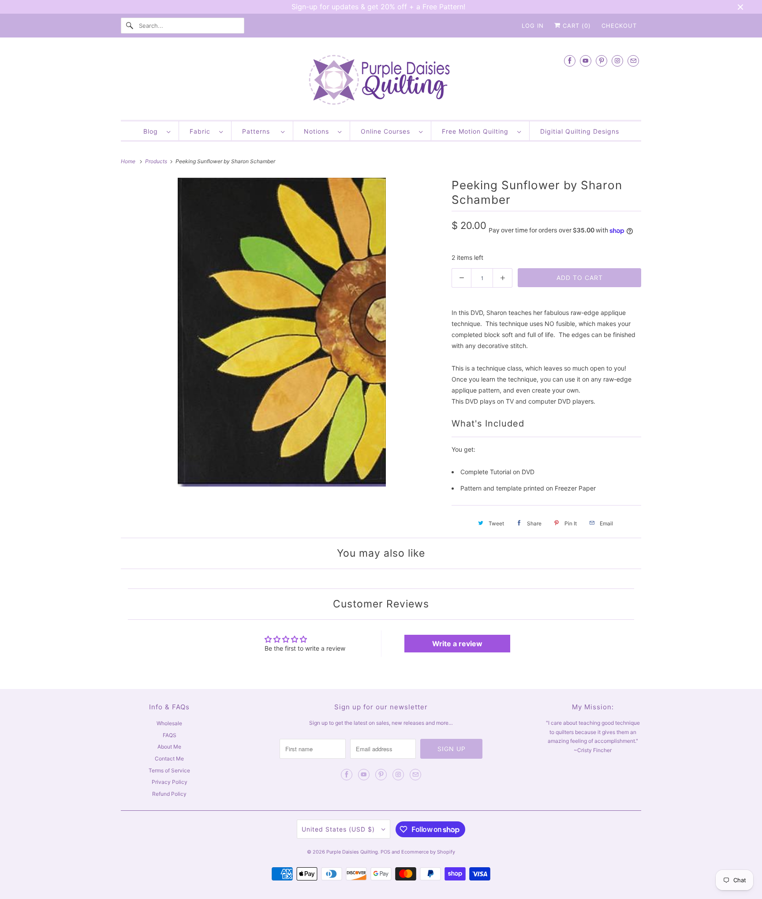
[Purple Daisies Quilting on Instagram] (617, 61)
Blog (152, 131)
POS (385, 852)
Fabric (202, 131)
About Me (169, 746)
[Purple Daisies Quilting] (381, 81)
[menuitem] (156, 130)
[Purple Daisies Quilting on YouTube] (585, 61)
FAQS (169, 735)
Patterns (259, 131)
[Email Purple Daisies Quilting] (633, 61)
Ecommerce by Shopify (428, 852)
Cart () (575, 25)
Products (156, 161)
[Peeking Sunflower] (282, 332)
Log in (533, 25)
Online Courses (388, 131)
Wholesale (169, 723)
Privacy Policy (169, 782)
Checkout (619, 25)
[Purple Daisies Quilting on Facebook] (569, 61)
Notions (318, 131)
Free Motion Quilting (477, 131)
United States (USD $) (339, 829)
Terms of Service (169, 770)
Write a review (457, 643)
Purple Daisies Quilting (352, 852)
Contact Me (169, 758)
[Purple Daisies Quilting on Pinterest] (601, 61)
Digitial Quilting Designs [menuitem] (579, 131)
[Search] (129, 26)
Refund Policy (169, 793)
